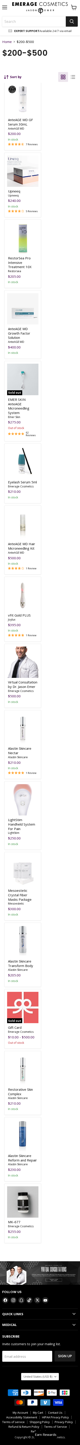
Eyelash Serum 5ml (22, 482)
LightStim (13, 833)
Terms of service (13, 1422)
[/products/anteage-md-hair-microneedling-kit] (22, 524)
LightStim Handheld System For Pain (21, 824)
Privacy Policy (64, 1422)
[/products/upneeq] (22, 171)
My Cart (38, 1413)
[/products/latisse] (22, 462)
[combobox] (34, 21)
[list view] (73, 77)
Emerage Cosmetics (21, 486)
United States (38, 1377)
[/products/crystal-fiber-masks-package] (22, 870)
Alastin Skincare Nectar (19, 750)
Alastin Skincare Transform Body (20, 963)
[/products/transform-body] (22, 941)
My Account (20, 1413)
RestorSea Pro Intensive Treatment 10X (20, 262)
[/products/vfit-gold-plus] (22, 595)
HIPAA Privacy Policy (55, 1417)
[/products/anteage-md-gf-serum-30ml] (22, 100)
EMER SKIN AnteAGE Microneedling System (18, 406)
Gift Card (15, 1027)
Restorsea (14, 271)
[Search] (72, 21)
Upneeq (14, 191)
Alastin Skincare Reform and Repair (22, 1157)
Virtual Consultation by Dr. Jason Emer (22, 684)
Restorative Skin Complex (20, 1091)
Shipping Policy (40, 1422)
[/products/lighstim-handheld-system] (22, 800)
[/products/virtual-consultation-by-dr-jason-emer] (22, 662)
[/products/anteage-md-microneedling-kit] (22, 309)
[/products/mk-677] (22, 1202)
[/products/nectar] (22, 728)
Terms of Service (55, 1427)
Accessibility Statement (21, 1417)
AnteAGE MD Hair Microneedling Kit (21, 546)
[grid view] (63, 77)
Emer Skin (14, 417)
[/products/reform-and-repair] (22, 1136)
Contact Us (55, 1413)
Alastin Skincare (18, 757)
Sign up (65, 1356)
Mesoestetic (16, 903)
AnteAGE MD (16, 128)
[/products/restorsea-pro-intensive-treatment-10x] (22, 238)
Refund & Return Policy (23, 1427)
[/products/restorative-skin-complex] (22, 1069)
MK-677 (14, 1222)
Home (7, 42)
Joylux (11, 619)
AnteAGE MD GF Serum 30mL (20, 121)
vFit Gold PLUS (19, 615)
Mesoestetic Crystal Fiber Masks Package (20, 894)
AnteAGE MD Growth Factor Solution (19, 333)
